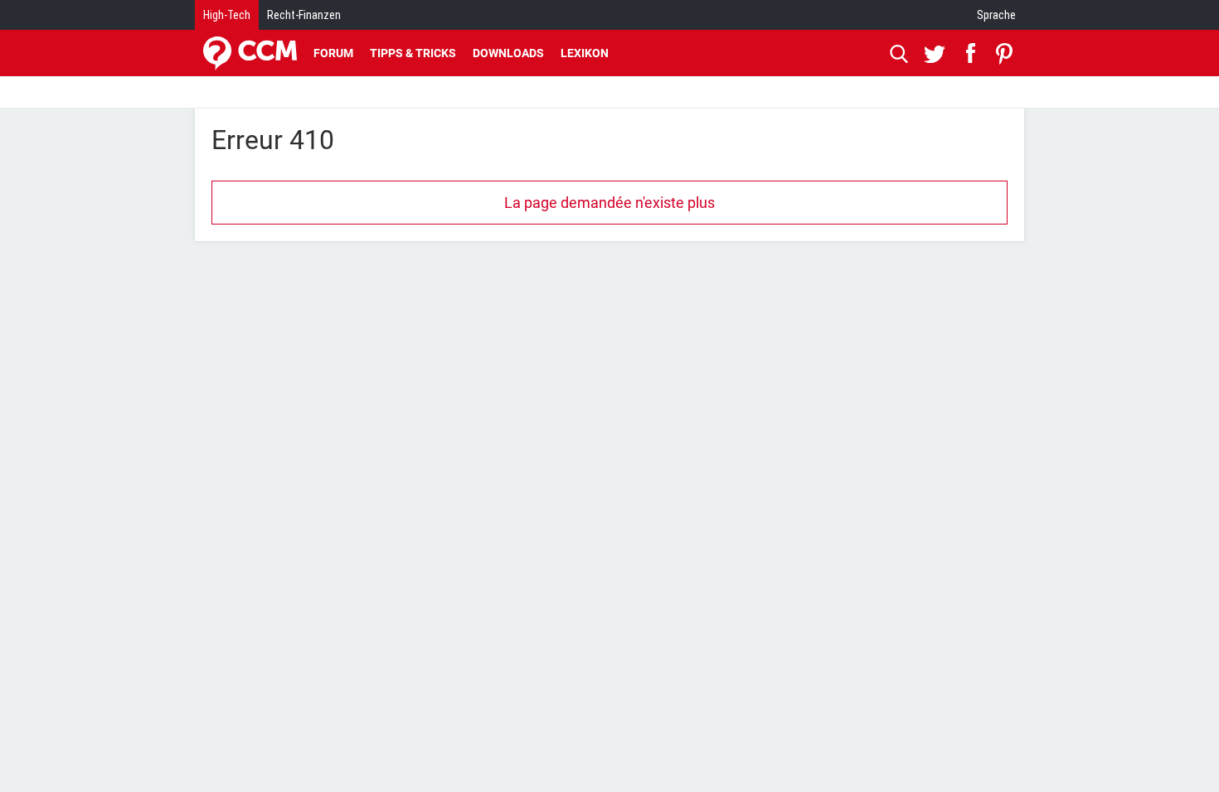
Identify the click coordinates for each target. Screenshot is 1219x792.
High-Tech (226, 15)
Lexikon (585, 53)
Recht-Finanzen (304, 15)
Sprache (996, 15)
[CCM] (250, 53)
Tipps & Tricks (413, 53)
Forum (333, 53)
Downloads (508, 53)
